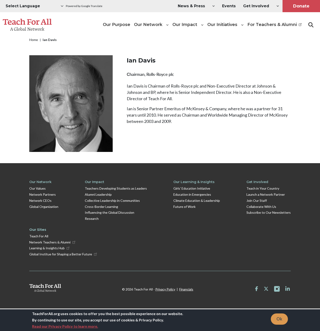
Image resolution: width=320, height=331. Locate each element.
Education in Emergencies (192, 194)
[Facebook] (256, 289)
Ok (279, 318)
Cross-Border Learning (101, 207)
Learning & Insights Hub (47, 248)
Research (92, 219)
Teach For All (38, 236)
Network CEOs (40, 200)
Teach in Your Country (262, 188)
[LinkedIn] (287, 288)
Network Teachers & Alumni (50, 242)
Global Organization (43, 207)
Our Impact (94, 182)
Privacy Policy (165, 289)
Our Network (40, 182)
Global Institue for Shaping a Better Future (60, 254)
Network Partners (42, 194)
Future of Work (184, 207)
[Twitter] (266, 289)
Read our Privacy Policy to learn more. (65, 326)
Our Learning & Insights (194, 182)
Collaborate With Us (261, 207)
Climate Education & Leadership (196, 200)
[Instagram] (277, 289)
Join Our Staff (256, 200)
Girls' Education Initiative (191, 188)
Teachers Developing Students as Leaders (116, 188)
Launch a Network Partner (265, 194)
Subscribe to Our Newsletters (268, 212)
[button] (191, 6)
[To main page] (45, 288)
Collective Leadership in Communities (112, 200)
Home (33, 40)
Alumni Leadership (98, 194)
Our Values (37, 188)
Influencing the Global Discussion (109, 212)
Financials (186, 289)
